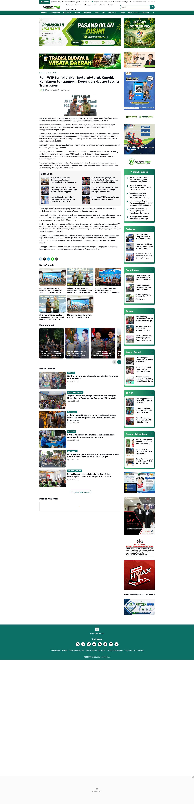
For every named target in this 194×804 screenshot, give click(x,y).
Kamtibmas (87, 13)
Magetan (71, 432)
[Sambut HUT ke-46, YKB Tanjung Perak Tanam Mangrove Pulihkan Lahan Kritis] (130, 339)
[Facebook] (40, 259)
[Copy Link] (56, 259)
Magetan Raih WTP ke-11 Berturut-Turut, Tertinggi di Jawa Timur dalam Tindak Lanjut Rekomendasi (50, 290)
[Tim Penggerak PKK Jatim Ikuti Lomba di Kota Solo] (130, 402)
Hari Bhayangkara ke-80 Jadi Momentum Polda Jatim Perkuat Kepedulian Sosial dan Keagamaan (143, 328)
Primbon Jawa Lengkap (115, 650)
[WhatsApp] (52, 259)
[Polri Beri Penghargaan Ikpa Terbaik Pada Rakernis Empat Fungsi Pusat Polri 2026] (45, 200)
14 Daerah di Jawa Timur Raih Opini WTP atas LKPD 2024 (79, 316)
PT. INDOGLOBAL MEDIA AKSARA (99, 657)
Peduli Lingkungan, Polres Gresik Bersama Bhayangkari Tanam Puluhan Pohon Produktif (144, 297)
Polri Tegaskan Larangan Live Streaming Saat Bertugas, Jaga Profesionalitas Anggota (64, 189)
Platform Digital (91, 650)
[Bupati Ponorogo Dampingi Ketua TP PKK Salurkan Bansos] (130, 421)
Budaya (44, 13)
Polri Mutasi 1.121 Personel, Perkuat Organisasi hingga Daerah (105, 198)
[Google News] (100, 644)
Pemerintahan (55, 13)
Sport (110, 5)
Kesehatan (112, 13)
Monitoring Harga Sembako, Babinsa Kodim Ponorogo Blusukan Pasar (92, 377)
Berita (77, 5)
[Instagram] (89, 644)
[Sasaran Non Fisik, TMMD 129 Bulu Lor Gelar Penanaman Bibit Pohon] (130, 279)
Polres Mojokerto (74, 471)
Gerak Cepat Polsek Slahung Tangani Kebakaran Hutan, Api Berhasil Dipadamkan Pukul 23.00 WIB (141, 211)
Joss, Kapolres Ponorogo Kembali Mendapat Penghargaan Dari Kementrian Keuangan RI (107, 290)
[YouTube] (94, 644)
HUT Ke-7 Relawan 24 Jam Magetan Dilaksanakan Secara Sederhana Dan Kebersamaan (90, 436)
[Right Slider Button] (153, 13)
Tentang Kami (56, 650)
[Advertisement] (97, 790)
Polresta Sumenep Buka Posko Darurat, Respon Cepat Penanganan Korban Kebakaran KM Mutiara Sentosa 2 (144, 256)
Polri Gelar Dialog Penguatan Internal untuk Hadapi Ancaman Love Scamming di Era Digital (104, 180)
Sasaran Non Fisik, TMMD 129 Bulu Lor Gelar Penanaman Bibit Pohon (143, 278)
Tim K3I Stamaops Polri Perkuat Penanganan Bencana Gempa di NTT (139, 179)
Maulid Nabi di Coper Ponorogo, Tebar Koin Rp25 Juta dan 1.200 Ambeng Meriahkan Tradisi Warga (141, 203)
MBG (103, 13)
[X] (44, 259)
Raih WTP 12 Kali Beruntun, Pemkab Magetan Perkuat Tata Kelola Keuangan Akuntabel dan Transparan (80, 290)
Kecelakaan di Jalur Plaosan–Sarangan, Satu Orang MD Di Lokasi (140, 187)
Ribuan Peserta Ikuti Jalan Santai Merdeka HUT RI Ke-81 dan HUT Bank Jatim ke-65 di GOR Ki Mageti (93, 455)
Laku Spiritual (138, 650)
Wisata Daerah (133, 13)
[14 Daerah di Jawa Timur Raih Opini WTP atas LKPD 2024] (80, 304)
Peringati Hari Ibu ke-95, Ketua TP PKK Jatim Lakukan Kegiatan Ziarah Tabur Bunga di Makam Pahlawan (144, 410)
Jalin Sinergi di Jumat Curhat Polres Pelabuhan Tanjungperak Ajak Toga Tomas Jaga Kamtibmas (144, 360)
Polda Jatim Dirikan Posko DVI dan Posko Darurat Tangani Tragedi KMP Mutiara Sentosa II (144, 246)
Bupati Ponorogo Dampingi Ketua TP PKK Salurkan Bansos (143, 420)
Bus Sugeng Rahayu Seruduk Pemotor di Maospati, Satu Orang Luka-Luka (139, 195)
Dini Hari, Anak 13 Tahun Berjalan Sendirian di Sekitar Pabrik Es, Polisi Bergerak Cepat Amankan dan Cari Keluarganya (91, 417)
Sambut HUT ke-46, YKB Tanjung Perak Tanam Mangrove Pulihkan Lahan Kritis (144, 338)
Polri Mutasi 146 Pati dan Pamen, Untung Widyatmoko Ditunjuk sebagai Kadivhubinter (104, 189)
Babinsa (71, 373)
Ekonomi (145, 13)
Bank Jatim (72, 451)
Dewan (77, 13)
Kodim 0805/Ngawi (75, 392)
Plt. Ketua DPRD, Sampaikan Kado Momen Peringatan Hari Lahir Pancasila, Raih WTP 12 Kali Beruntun (51, 317)
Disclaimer (101, 650)
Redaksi (64, 650)
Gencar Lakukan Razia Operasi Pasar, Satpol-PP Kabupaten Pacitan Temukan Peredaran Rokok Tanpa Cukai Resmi (144, 451)
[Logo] (97, 629)
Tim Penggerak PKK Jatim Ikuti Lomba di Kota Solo (144, 401)
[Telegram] (48, 259)
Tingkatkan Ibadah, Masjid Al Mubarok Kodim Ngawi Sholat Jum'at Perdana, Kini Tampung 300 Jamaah (85, 2)
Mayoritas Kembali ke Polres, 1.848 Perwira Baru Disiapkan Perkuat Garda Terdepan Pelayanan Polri (51, 354)
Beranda (69, 5)
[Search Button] (152, 7)
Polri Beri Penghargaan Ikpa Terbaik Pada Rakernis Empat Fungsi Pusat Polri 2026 (63, 199)
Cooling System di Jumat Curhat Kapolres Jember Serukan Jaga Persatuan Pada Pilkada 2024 (143, 369)
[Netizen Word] (51, 7)
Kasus (96, 13)
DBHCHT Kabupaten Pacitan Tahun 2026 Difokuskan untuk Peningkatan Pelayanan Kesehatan (144, 442)
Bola (101, 5)
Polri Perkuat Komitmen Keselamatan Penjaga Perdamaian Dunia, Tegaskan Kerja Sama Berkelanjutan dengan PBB (65, 180)
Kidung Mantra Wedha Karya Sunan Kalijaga (139, 218)
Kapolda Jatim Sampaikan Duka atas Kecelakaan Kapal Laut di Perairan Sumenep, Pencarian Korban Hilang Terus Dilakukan (143, 237)
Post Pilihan (70, 9)
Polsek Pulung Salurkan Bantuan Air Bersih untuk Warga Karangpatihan (144, 319)
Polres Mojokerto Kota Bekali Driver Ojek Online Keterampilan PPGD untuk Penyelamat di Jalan (89, 475)
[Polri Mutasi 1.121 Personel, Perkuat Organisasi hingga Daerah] (86, 200)
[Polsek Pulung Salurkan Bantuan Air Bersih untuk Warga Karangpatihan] (130, 320)
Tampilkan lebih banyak (80, 492)
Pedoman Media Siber (76, 650)
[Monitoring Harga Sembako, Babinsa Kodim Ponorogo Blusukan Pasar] (52, 380)
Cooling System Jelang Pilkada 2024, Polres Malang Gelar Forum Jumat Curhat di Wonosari (144, 379)
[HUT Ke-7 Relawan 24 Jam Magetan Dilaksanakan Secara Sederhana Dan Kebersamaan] (52, 439)
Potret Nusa (129, 650)
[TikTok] (105, 644)
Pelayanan (72, 412)
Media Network (89, 5)
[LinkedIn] (111, 644)
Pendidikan (67, 13)
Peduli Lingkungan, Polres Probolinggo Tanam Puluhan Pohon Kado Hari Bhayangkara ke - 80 (143, 287)
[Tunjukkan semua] (152, 229)
